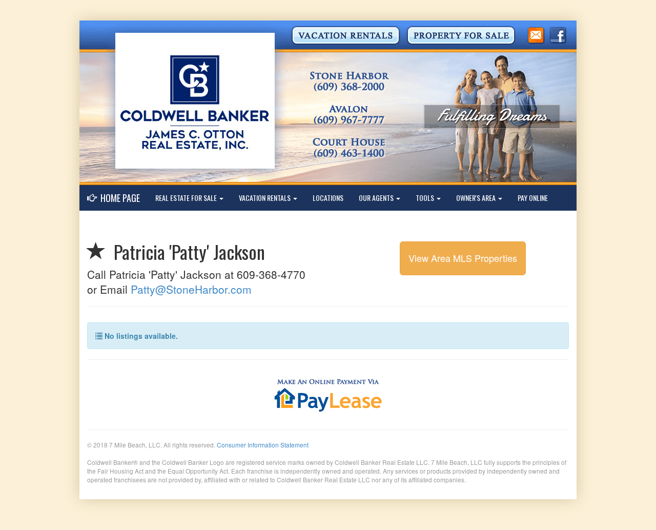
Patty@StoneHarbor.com (191, 289)
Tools (426, 197)
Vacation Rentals (265, 197)
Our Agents (377, 197)
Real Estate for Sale (186, 197)
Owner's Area (476, 197)
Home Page (118, 198)
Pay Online (533, 197)
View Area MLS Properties (462, 257)
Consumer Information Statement (263, 444)
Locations (328, 197)
